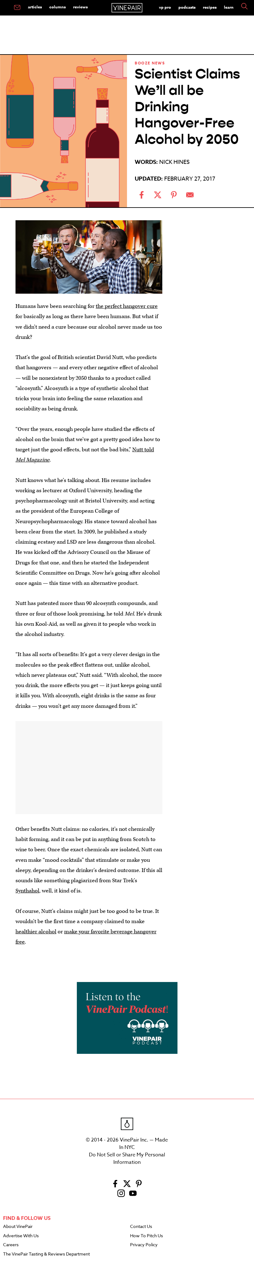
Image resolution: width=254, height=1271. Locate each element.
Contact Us (141, 1226)
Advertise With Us (21, 1236)
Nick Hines (174, 162)
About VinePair (18, 1226)
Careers (11, 1245)
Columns (57, 7)
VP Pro (165, 7)
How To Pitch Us (146, 1236)
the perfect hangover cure (127, 306)
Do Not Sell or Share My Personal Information (127, 1158)
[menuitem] (17, 7)
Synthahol (27, 890)
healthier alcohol (35, 931)
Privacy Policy (144, 1245)
